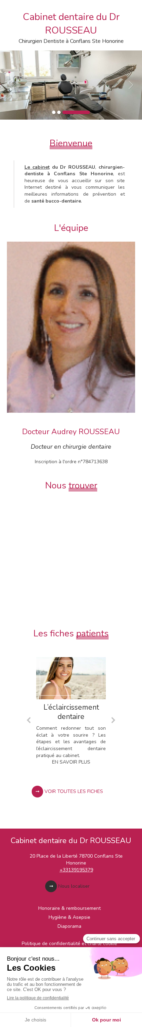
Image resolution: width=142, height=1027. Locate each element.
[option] (71, 85)
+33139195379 (76, 870)
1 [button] (53, 112)
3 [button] (76, 112)
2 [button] (59, 112)
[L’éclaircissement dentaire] (71, 678)
